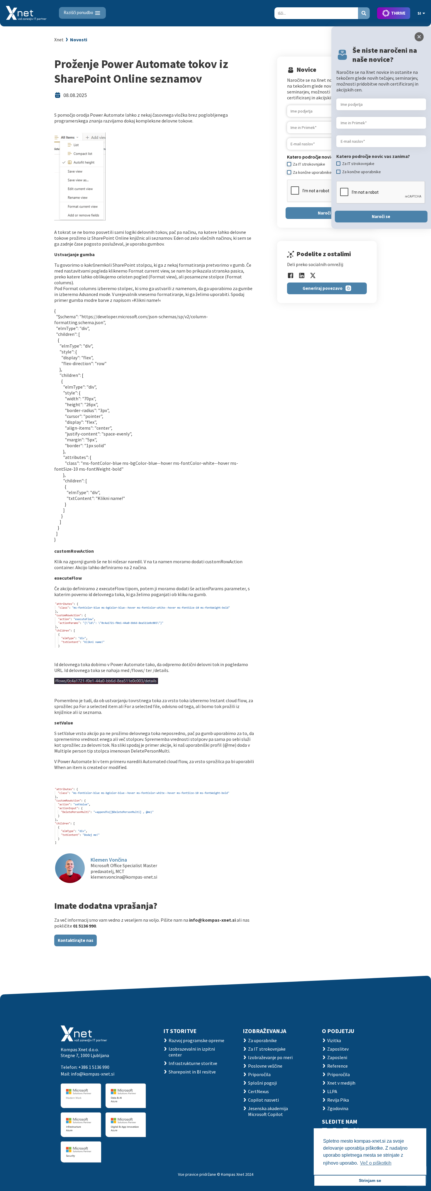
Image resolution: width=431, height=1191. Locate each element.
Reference (337, 1066)
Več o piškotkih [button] (375, 1163)
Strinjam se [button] (370, 1180)
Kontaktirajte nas (75, 940)
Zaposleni (337, 1057)
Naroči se (327, 213)
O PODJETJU (338, 1031)
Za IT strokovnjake (267, 1049)
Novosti (78, 39)
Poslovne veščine (265, 1066)
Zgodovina (337, 1108)
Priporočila (259, 1074)
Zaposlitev (338, 1049)
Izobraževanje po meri (270, 1057)
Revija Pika (338, 1100)
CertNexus (258, 1091)
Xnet (59, 39)
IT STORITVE (179, 1031)
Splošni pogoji (262, 1083)
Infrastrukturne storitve (193, 1063)
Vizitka (334, 1040)
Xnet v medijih (341, 1083)
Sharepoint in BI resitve (192, 1072)
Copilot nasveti (263, 1100)
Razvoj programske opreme (196, 1040)
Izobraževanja (264, 1031)
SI (419, 13)
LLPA (332, 1091)
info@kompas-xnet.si (92, 1074)
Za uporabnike (262, 1040)
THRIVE (398, 13)
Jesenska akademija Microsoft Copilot (268, 1111)
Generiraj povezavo (322, 288)
